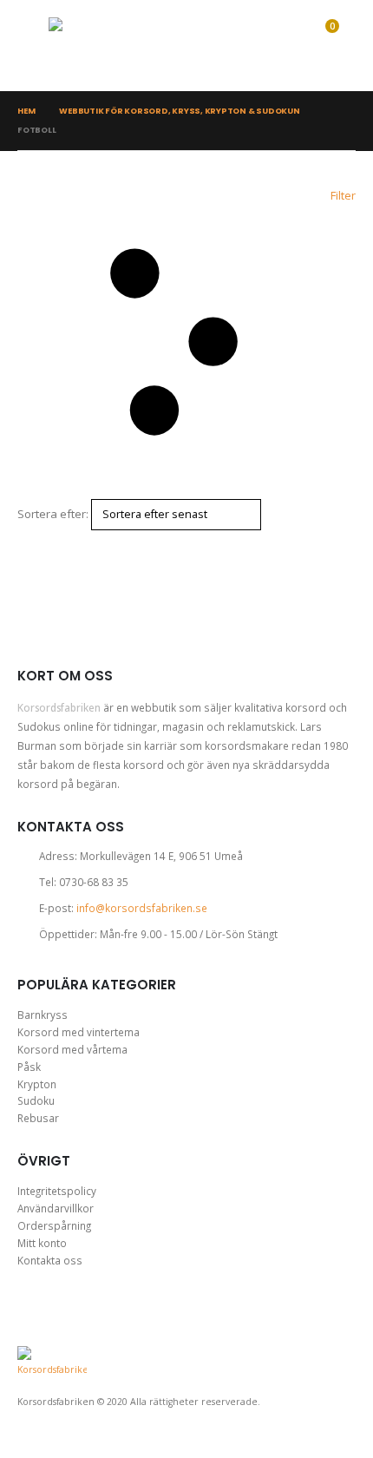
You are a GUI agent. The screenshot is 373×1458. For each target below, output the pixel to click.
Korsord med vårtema (72, 1049)
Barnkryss (42, 1014)
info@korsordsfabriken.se (141, 908)
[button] (33, 46)
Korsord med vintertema (78, 1032)
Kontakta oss (49, 1260)
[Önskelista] (283, 46)
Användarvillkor (55, 1208)
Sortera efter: (52, 514)
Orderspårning (54, 1225)
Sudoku (36, 1100)
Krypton (36, 1084)
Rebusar (38, 1118)
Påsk (29, 1067)
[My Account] (250, 46)
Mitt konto (42, 1243)
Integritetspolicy (56, 1191)
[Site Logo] (114, 45)
